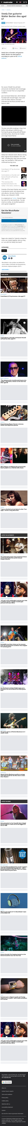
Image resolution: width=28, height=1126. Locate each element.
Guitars (4, 250)
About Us (4, 1088)
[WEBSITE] (12, 258)
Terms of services (18, 224)
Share (5, 48)
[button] (2, 2)
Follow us (16, 48)
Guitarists (8, 9)
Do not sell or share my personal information (12, 1113)
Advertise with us (6, 1104)
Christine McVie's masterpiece (14, 5)
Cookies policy (5, 1100)
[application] (14, 115)
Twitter (14, 198)
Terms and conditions (7, 1094)
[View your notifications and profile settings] (17, 2)
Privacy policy (5, 1097)
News (3, 23)
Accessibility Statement (7, 1107)
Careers (3, 1110)
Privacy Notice (20, 226)
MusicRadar (10, 22)
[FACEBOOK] (9, 258)
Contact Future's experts (7, 1091)
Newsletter (24, 48)
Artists (3, 9)
